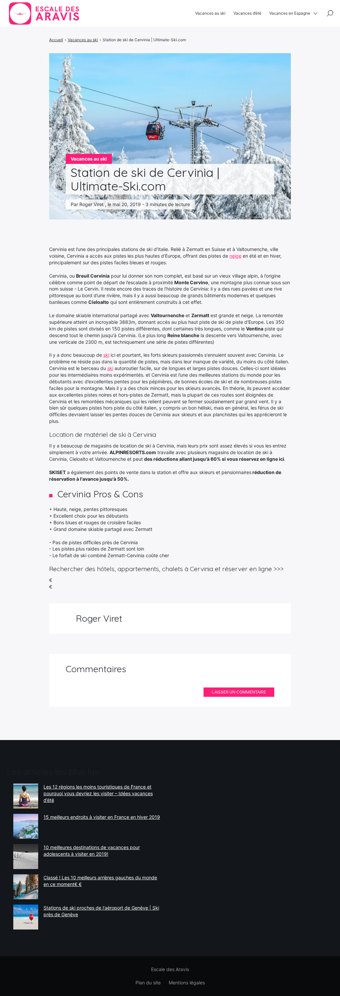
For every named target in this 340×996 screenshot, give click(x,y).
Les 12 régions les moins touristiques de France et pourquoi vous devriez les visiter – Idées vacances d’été (98, 793)
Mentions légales (187, 982)
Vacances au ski (210, 13)
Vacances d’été (247, 13)
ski (106, 355)
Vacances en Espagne (289, 13)
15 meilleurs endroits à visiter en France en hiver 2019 (101, 817)
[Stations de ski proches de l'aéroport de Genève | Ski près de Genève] (25, 917)
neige (235, 256)
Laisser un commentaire (239, 691)
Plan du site (148, 982)
